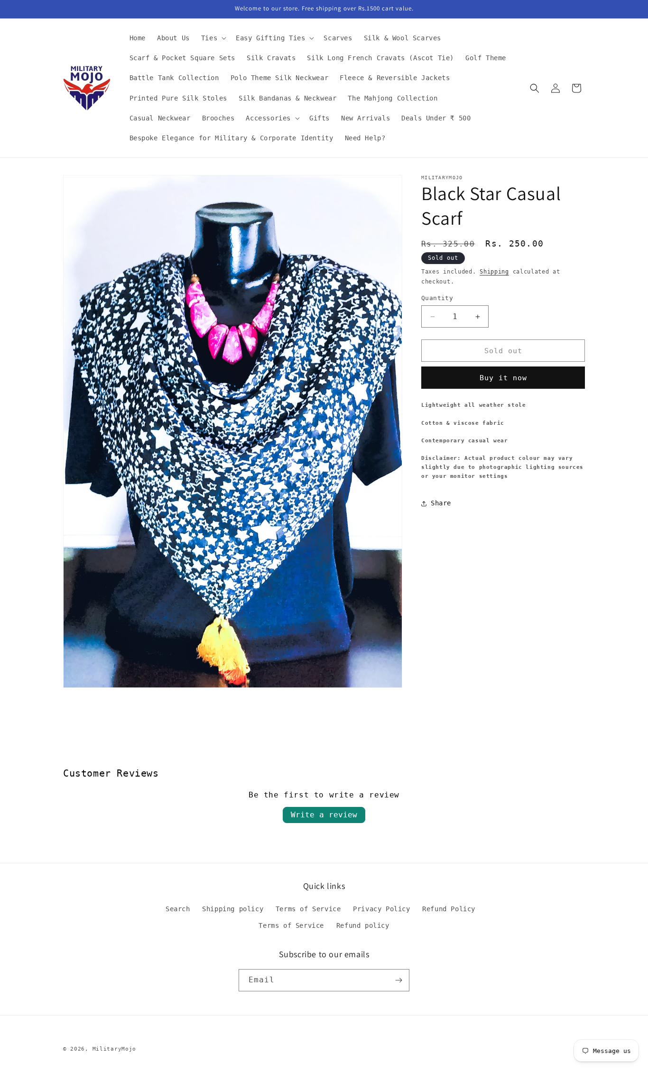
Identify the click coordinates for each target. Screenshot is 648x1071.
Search (178, 909)
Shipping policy (232, 909)
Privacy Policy (381, 909)
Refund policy (362, 926)
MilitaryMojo (114, 1049)
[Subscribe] (398, 980)
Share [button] (441, 503)
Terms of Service (308, 909)
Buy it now (503, 378)
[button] (212, 38)
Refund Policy (448, 909)
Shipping (494, 271)
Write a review (324, 814)
